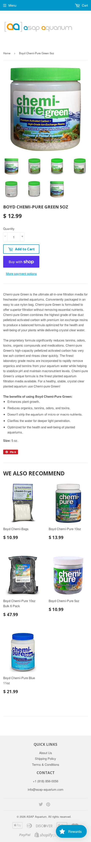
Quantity (8, 229)
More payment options (21, 273)
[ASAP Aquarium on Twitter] (41, 804)
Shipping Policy (45, 758)
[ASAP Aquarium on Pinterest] (48, 804)
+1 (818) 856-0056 (45, 781)
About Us (45, 752)
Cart (84, 5)
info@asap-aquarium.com (45, 789)
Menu (12, 5)
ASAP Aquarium (36, 817)
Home (6, 53)
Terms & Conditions (45, 764)
